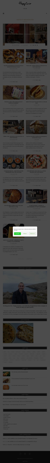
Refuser (25, 233)
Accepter (17, 233)
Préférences (32, 233)
